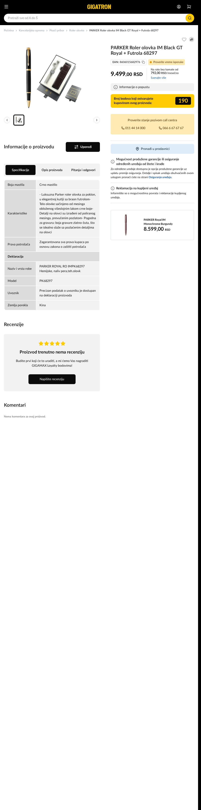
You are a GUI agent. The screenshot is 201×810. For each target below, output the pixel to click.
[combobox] (99, 18)
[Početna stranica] (99, 6)
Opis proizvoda (52, 170)
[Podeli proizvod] (191, 39)
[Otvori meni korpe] (189, 7)
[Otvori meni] (6, 7)
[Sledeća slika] (97, 120)
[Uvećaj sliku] (52, 78)
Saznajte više (158, 78)
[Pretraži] (189, 18)
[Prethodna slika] (7, 120)
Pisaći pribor (56, 30)
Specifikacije (20, 170)
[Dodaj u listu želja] (184, 39)
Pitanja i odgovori (83, 170)
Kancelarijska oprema (31, 30)
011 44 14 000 (135, 128)
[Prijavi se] (179, 6)
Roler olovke (76, 30)
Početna (9, 30)
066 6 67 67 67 (173, 128)
